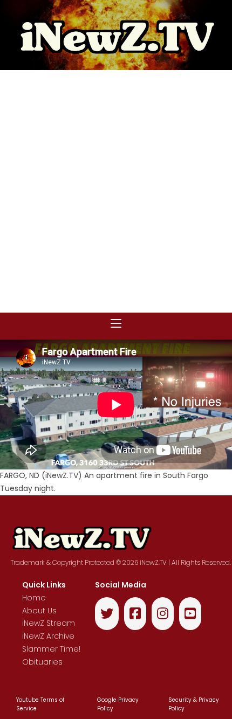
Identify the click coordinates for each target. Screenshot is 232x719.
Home (34, 597)
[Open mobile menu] (116, 323)
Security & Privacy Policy (193, 704)
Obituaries (42, 661)
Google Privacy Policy (118, 704)
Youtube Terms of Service (40, 704)
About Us (39, 610)
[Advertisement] (116, 191)
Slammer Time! (51, 649)
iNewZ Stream (48, 623)
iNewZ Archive (48, 636)
